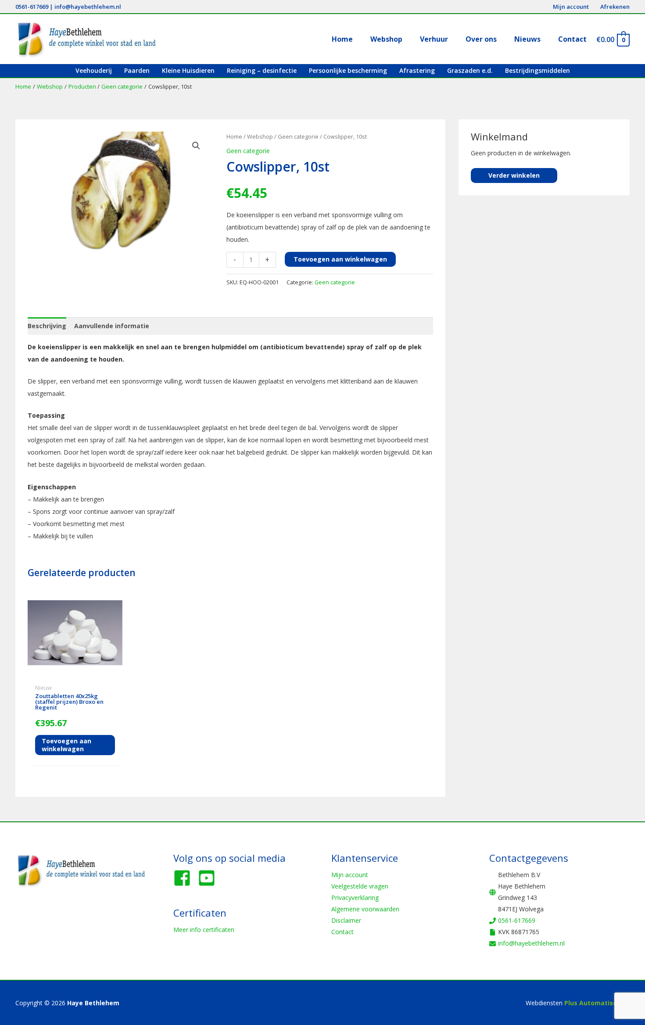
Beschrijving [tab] (47, 326)
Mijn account (349, 875)
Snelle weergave (75, 673)
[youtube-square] (209, 878)
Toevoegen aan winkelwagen (340, 259)
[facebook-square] (184, 878)
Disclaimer (346, 920)
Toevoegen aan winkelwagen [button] (66, 745)
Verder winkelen (514, 175)
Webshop (260, 136)
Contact (342, 932)
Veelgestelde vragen (359, 886)
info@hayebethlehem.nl (87, 7)
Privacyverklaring (355, 897)
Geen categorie (298, 136)
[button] (196, 146)
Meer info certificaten (203, 929)
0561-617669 (31, 7)
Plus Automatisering (597, 1003)
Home (234, 136)
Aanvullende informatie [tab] (111, 326)
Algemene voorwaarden (365, 909)
